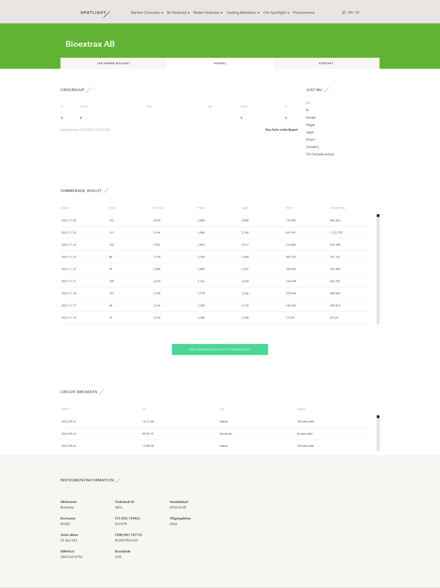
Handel (220, 63)
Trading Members (241, 12)
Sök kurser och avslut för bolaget (220, 349)
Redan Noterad (206, 12)
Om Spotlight (274, 12)
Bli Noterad (176, 12)
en (350, 12)
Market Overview (145, 12)
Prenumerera (304, 12)
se (357, 12)
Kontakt (326, 63)
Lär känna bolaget (113, 63)
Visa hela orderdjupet (281, 130)
